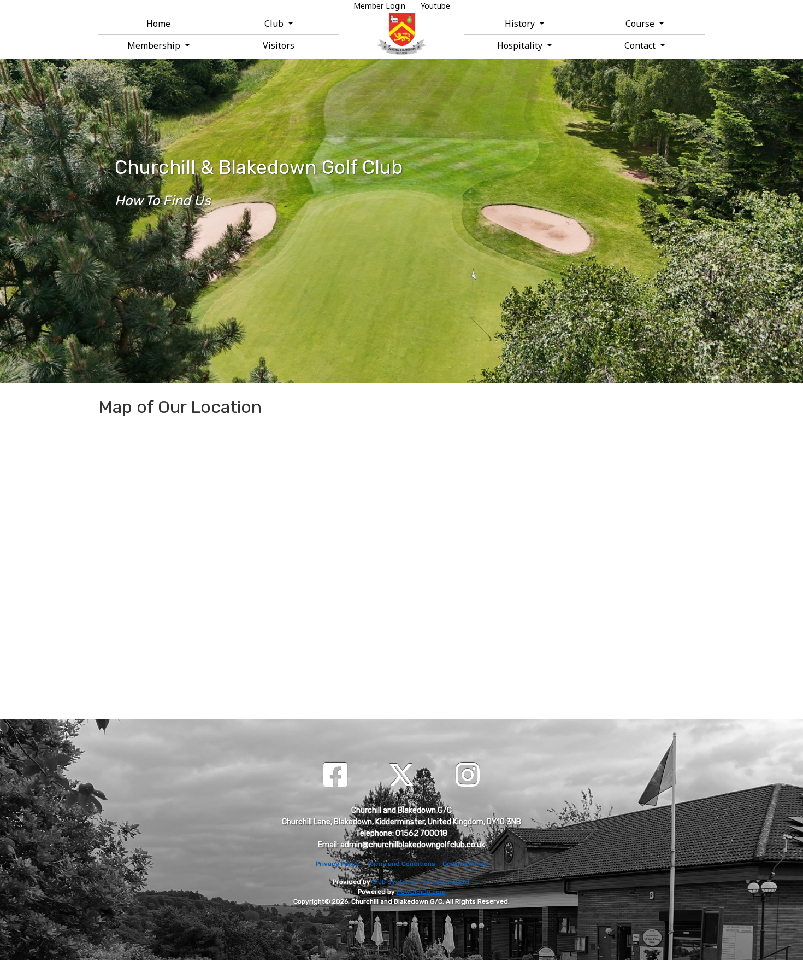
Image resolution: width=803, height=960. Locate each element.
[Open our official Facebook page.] (335, 775)
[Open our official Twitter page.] (401, 775)
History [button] (521, 24)
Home (158, 24)
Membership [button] (154, 45)
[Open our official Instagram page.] (468, 775)
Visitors (278, 45)
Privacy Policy (337, 864)
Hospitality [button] (521, 45)
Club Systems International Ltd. (421, 882)
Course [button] (641, 24)
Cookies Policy (464, 864)
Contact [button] (641, 45)
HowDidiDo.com (421, 891)
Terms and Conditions (401, 864)
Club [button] (275, 24)
